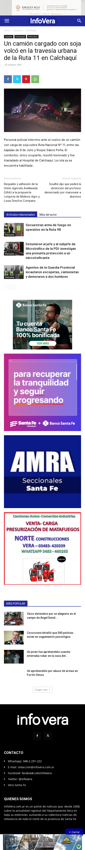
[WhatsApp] (35, 79)
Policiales (32, 36)
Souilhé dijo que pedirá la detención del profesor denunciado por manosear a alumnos (62, 190)
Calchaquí (31, 30)
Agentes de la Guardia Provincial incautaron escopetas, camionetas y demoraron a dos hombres (52, 272)
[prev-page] (6, 286)
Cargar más (41, 689)
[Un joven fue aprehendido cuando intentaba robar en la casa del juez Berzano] (14, 657)
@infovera (25, 779)
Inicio (7, 30)
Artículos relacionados (20, 214)
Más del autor (48, 214)
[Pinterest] (26, 79)
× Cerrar (74, 832)
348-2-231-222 (32, 761)
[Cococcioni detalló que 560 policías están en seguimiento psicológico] (14, 637)
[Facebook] (8, 79)
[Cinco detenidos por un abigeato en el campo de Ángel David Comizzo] (14, 618)
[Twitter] (17, 79)
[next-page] (12, 286)
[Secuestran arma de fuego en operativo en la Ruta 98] (14, 229)
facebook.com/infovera (37, 773)
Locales (17, 30)
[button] (6, 20)
